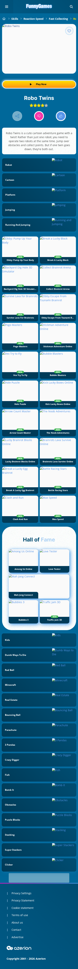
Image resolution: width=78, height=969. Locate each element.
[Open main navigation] (6, 6)
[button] (71, 6)
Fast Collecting (58, 19)
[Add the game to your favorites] (69, 31)
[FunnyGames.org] (4, 19)
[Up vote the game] (61, 116)
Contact (16, 930)
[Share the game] (17, 116)
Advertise (17, 937)
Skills (14, 19)
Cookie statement (23, 908)
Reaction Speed (33, 19)
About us (17, 922)
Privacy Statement (23, 900)
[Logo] (39, 6)
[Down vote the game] (39, 116)
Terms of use (20, 915)
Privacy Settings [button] (21, 893)
